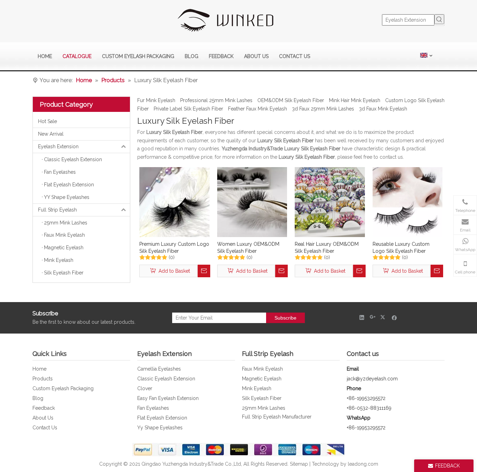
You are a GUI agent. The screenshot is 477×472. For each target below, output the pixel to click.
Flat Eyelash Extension (162, 418)
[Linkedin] (362, 317)
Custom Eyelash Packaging (63, 388)
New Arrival (51, 134)
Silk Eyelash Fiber (261, 398)
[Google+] (372, 317)
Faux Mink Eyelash (262, 369)
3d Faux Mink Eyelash (383, 109)
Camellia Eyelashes (159, 369)
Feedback (43, 408)
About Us (42, 418)
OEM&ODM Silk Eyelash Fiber (290, 100)
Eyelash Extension (58, 146)
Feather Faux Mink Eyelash (257, 109)
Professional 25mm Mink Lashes (216, 100)
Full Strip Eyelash (57, 210)
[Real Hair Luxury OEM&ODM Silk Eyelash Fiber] (330, 202)
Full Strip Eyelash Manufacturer (276, 417)
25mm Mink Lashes (263, 408)
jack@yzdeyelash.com (372, 378)
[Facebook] (394, 317)
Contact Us (44, 427)
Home (39, 369)
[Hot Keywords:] (439, 19)
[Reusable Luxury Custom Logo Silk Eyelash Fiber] (408, 202)
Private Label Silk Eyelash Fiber (188, 109)
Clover (144, 388)
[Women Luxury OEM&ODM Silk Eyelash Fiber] (252, 202)
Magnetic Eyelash (261, 378)
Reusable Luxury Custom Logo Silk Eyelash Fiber (401, 247)
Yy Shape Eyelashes (160, 427)
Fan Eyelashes (153, 408)
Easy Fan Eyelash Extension (168, 398)
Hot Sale (47, 121)
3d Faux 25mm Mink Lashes (323, 109)
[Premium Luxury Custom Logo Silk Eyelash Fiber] (174, 202)
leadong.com (363, 464)
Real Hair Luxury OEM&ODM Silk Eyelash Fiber (327, 247)
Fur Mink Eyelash (156, 100)
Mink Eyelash (256, 388)
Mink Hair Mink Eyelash (354, 100)
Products (42, 378)
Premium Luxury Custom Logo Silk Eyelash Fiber (174, 247)
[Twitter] (383, 317)
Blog (37, 398)
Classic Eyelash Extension (166, 378)
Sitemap (299, 464)
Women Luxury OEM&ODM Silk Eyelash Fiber (248, 247)
